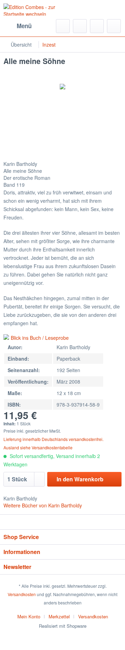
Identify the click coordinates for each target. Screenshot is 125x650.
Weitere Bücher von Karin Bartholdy (42, 505)
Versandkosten (22, 594)
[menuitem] (17, 26)
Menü (24, 26)
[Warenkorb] (114, 26)
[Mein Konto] (97, 26)
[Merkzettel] (80, 26)
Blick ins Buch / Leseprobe (40, 337)
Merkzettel (59, 616)
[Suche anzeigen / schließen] (63, 26)
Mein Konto (28, 616)
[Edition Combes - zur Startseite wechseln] (32, 9)
